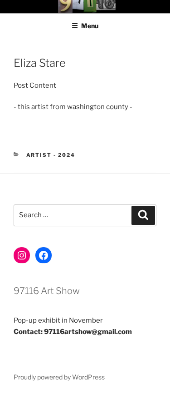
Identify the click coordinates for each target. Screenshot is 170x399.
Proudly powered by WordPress (59, 377)
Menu (89, 26)
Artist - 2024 (51, 155)
